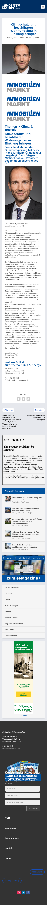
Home (8, 858)
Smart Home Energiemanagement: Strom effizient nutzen (26, 509)
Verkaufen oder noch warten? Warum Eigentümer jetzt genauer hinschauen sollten (27, 521)
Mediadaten (37, 872)
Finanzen (8, 594)
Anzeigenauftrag (12, 880)
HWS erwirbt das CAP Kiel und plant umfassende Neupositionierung (27, 499)
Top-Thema (36, 38)
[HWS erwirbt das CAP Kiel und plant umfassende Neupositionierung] (8, 499)
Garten (7, 600)
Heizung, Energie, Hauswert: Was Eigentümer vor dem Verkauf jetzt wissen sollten (25, 534)
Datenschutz (12, 838)
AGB (7, 818)
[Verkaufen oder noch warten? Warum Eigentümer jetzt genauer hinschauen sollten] (8, 521)
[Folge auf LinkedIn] (23, 892)
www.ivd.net (9, 357)
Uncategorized (11, 635)
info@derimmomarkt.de (20, 380)
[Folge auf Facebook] (28, 892)
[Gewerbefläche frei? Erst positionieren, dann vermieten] (8, 546)
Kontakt (9, 848)
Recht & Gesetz (11, 618)
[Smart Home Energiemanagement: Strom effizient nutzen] (8, 510)
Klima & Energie (25, 38)
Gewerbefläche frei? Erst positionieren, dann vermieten (24, 546)
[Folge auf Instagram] (19, 892)
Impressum (11, 828)
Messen (8, 612)
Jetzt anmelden (33, 808)
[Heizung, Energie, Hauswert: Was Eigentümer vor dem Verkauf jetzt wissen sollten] (8, 534)
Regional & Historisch (14, 624)
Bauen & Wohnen (12, 588)
